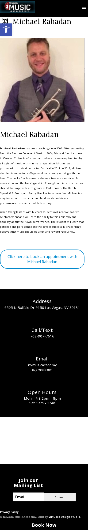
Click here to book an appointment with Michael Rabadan (42, 259)
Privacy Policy (9, 512)
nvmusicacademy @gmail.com (42, 367)
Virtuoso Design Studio (64, 517)
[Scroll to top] (81, 516)
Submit (60, 497)
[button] (6, 29)
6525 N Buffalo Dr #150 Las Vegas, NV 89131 (42, 307)
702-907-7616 (42, 336)
